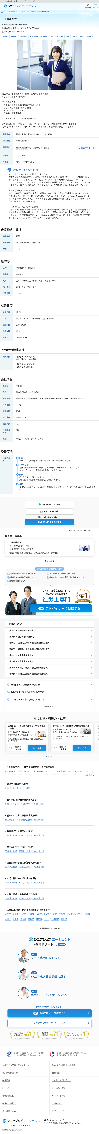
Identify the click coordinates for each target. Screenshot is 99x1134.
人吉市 (15, 919)
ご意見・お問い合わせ (61, 1080)
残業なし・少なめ (78, 36)
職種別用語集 (8, 1096)
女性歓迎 (90, 36)
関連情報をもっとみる (49, 928)
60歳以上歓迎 (25, 835)
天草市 (15, 914)
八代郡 (46, 919)
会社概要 (56, 1073)
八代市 (8, 914)
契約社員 (14, 36)
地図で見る (85, 148)
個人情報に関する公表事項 (63, 1065)
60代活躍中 (34, 36)
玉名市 (23, 914)
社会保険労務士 (11, 788)
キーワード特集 (59, 1096)
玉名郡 (23, 919)
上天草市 (86, 914)
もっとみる (48, 706)
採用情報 (6, 1080)
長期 (67, 36)
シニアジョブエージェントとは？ (49, 1023)
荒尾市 (46, 914)
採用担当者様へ (9, 1103)
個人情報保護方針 (10, 1073)
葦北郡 (64, 919)
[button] (46, 756)
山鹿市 (39, 914)
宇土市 (77, 914)
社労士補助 (25, 788)
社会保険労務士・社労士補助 (40, 134)
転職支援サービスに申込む (50, 1013)
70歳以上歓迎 (38, 835)
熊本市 (13, 28)
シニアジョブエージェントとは (15, 1065)
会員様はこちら (9, 1111)
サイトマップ (58, 1111)
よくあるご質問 (59, 1088)
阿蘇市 (70, 914)
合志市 (54, 914)
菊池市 (62, 914)
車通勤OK (44, 36)
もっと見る (49, 561)
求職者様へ (57, 1103)
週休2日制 (60, 36)
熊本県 (7, 28)
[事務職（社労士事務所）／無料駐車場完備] (72, 732)
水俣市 (8, 919)
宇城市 (31, 914)
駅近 (52, 36)
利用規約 (6, 1088)
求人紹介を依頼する (50, 522)
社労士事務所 (21, 134)
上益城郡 (55, 919)
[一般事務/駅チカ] (49, 547)
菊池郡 (31, 919)
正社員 (5, 36)
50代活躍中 (23, 36)
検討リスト (88, 7)
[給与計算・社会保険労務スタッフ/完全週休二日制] (27, 733)
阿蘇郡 (39, 919)
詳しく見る (37, 748)
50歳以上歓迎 (11, 835)
